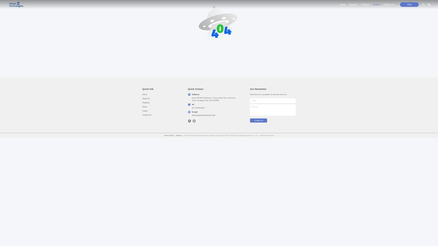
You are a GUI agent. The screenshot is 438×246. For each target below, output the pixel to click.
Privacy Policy (169, 135)
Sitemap (179, 135)
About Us (146, 99)
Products (146, 103)
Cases (145, 111)
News (144, 107)
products (365, 4)
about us (353, 4)
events (376, 4)
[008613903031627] (194, 122)
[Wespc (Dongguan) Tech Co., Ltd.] (16, 4)
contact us (389, 4)
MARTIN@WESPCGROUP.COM (203, 115)
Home (342, 4)
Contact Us (146, 115)
